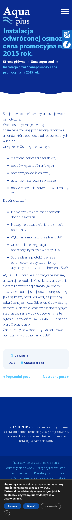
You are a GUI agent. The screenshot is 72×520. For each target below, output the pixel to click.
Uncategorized (34, 362)
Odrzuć (31, 506)
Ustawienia (51, 506)
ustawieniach (12, 499)
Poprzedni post (16, 376)
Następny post (56, 376)
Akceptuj (12, 506)
